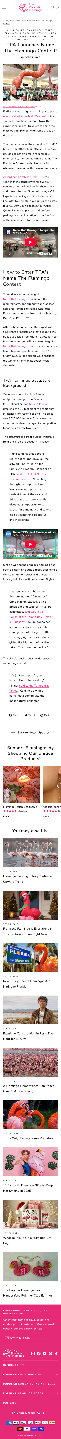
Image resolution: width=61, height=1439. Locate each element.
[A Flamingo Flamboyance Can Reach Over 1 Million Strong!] (30, 1062)
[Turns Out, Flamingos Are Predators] (30, 1114)
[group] (15, 811)
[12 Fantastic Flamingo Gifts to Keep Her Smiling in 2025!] (30, 1161)
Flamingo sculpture (39, 30)
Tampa (22, 36)
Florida (25, 33)
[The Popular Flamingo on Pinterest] (50, 1353)
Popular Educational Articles (29, 1383)
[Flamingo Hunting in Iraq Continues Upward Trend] (30, 852)
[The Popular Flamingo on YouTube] (44, 1353)
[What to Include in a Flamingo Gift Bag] (30, 1214)
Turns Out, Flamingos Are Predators (28, 1138)
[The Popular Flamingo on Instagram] (33, 1353)
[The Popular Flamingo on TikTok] (56, 1353)
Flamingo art (15, 30)
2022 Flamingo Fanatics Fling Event (19, 106)
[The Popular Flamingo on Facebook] (39, 1353)
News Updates (16, 21)
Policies (10, 1402)
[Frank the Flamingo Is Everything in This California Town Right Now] (30, 905)
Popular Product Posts (23, 1393)
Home (5, 21)
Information (13, 1365)
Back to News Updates (33, 732)
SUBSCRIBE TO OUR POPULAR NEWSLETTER (25, 1312)
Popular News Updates (22, 1374)
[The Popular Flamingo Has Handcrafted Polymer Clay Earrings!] (30, 1266)
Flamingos (11, 33)
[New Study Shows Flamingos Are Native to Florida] (30, 957)
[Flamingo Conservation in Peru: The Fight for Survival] (30, 1010)
